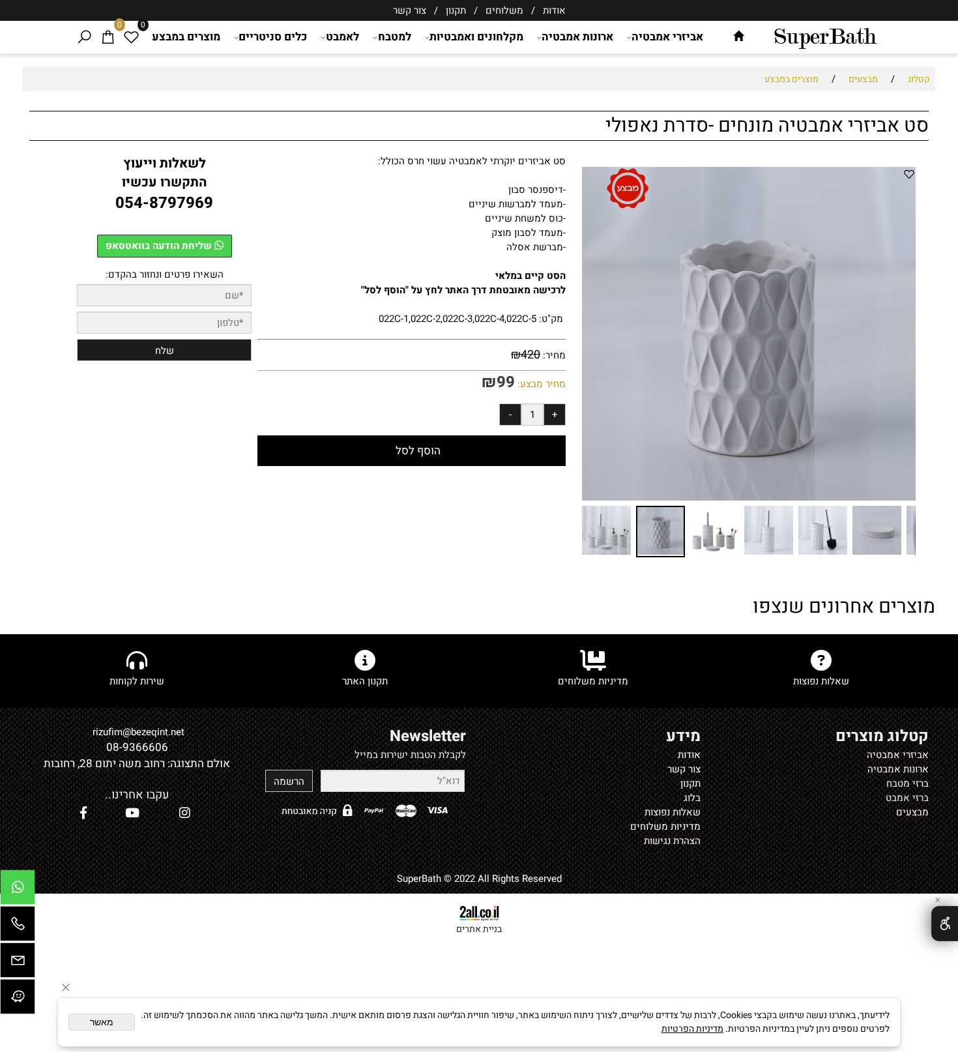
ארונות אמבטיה (577, 37)
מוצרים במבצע (186, 37)
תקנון (456, 10)
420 (530, 355)
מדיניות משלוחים (665, 826)
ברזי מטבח (907, 783)
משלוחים (503, 10)
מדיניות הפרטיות (692, 1029)
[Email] (17, 963)
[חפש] (84, 37)
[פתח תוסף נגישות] (944, 923)
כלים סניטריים (273, 37)
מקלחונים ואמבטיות (476, 37)
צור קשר (409, 10)
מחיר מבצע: (540, 384)
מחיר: (553, 355)
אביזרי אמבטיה (667, 37)
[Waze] (17, 1000)
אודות (553, 10)
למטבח (394, 37)
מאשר (101, 1022)
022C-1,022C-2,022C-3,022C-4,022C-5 (457, 319)
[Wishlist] (131, 37)
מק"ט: (551, 319)
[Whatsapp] (17, 890)
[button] (593, 333)
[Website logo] (825, 35)
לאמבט (342, 37)
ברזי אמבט (907, 798)
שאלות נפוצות (673, 812)
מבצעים (912, 812)
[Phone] (17, 927)
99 (506, 382)
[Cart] (107, 37)
